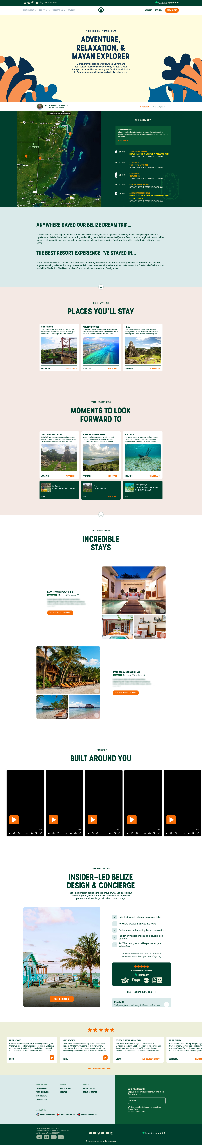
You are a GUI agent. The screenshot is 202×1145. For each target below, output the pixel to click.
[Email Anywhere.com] (24, 2)
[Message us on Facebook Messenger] (37, 2)
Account (148, 10)
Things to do (41, 1099)
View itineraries (43, 1092)
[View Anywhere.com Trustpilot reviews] (167, 3)
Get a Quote (172, 10)
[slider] (8, 829)
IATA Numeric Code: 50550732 (47, 1128)
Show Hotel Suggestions (60, 613)
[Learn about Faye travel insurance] (136, 980)
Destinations (41, 1096)
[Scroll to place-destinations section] (101, 286)
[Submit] (163, 1101)
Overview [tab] (145, 106)
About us (158, 10)
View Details (70, 368)
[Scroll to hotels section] (101, 514)
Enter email (134, 1101)
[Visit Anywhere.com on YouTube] (107, 1133)
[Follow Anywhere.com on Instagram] (111, 1133)
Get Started (61, 999)
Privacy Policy (140, 1111)
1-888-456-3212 (50, 3)
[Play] (14, 819)
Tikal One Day (135, 176)
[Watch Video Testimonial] (52, 1057)
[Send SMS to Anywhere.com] (28, 2)
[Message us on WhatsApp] (32, 2)
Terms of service (90, 1092)
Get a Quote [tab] (159, 106)
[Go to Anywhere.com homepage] (101, 10)
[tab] (52, 106)
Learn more (122, 141)
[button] (9, 833)
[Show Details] (162, 611)
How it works (65, 1088)
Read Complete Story (150, 1059)
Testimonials (41, 1088)
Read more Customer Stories (100, 1069)
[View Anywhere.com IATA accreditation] (125, 980)
